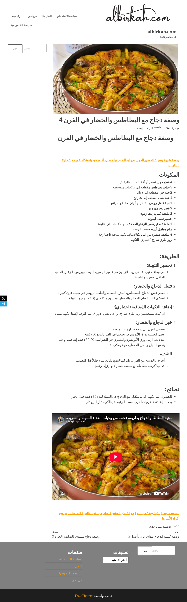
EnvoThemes (84, 596)
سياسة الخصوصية (21, 25)
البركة (150, 128)
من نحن (32, 16)
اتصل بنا (47, 16)
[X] (3, 298)
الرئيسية (17, 16)
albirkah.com (162, 31)
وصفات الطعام (155, 526)
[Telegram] (3, 303)
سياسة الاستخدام (67, 16)
